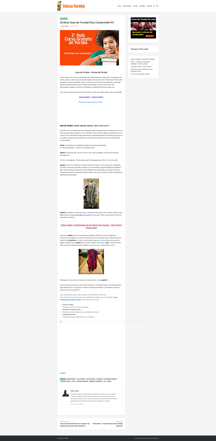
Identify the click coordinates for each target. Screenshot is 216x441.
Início (119, 6)
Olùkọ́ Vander (65, 26)
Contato (149, 6)
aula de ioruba (81, 379)
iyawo (73, 381)
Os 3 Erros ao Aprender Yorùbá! (140, 74)
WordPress (146, 438)
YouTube (142, 6)
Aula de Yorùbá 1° (84, 97)
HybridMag (155, 438)
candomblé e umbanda (110, 379)
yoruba (109, 381)
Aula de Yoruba (90, 379)
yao (104, 381)
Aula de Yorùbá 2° (97, 97)
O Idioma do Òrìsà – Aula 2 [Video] (141, 66)
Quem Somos (127, 6)
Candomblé (99, 379)
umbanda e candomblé (95, 381)
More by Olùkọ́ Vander (77, 404)
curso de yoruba (65, 381)
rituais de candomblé (82, 381)
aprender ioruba (70, 379)
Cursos (135, 6)
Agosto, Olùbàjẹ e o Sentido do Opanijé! (143, 59)
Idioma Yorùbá (64, 18)
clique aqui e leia (94, 245)
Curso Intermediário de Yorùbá (81, 215)
